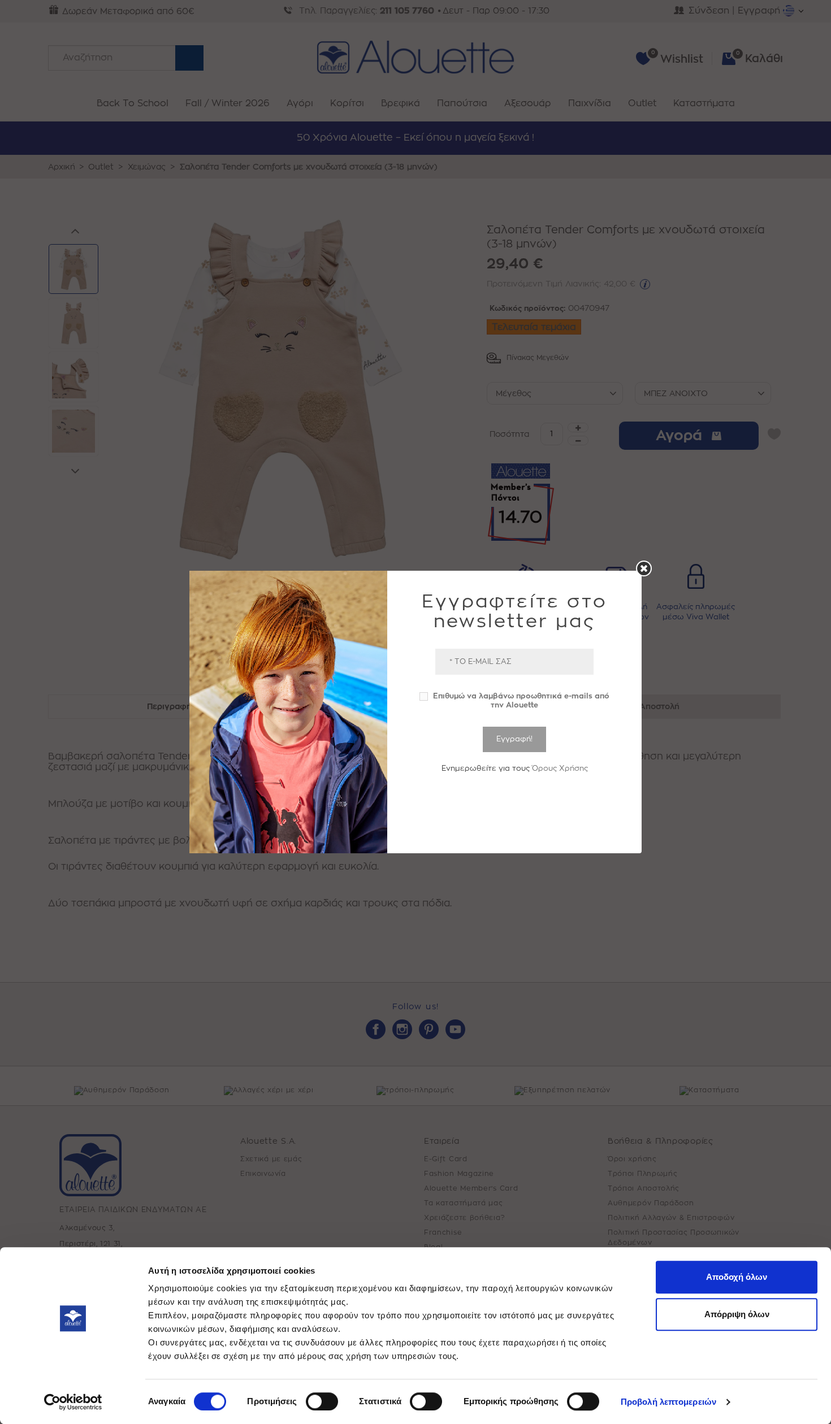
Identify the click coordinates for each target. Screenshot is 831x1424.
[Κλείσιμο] (644, 568)
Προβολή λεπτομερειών (668, 1401)
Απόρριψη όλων (736, 1314)
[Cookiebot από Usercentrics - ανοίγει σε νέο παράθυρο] (73, 1401)
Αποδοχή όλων (736, 1277)
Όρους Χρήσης (560, 768)
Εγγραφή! (514, 739)
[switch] (322, 1401)
